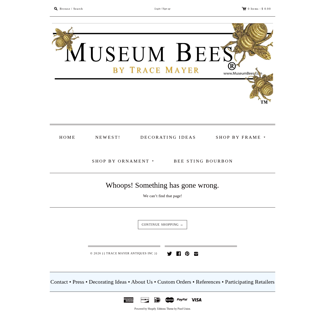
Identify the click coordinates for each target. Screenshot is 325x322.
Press (78, 282)
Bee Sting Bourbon (203, 161)
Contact (59, 282)
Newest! (108, 137)
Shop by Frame (241, 137)
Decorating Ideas (168, 137)
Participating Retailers (250, 282)
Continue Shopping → (163, 224)
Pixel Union (184, 308)
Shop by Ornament (123, 160)
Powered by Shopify (145, 308)
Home (67, 137)
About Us (142, 282)
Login (158, 8)
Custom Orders (174, 282)
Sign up (166, 8)
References (208, 282)
